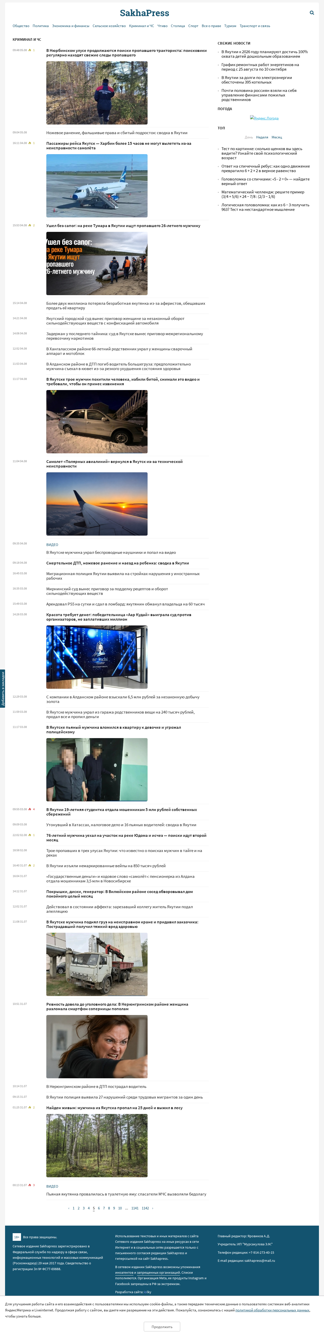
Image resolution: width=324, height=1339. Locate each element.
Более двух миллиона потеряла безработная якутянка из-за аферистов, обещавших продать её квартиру (125, 306)
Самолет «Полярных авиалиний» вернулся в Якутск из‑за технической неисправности (114, 464)
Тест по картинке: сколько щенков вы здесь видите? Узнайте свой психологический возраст (261, 153)
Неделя (262, 137)
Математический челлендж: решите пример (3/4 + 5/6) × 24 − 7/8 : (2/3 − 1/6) (262, 194)
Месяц (277, 137)
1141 (134, 1208)
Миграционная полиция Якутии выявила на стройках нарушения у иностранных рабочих (123, 576)
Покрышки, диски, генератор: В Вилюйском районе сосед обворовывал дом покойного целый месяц (119, 894)
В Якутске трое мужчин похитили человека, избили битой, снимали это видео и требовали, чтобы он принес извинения (123, 382)
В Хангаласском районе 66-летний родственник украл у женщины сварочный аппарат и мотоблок (119, 351)
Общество (21, 25)
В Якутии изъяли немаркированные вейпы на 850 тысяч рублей (106, 865)
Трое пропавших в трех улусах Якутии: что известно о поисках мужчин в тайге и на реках (124, 853)
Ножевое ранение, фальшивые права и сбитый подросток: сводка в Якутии (117, 132)
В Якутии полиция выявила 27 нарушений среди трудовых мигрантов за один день (124, 1097)
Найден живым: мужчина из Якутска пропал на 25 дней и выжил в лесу (114, 1107)
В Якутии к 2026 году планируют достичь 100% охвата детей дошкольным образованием (264, 54)
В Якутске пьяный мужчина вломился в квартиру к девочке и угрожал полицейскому (113, 730)
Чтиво (162, 25)
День (249, 137)
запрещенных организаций (158, 1272)
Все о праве (211, 25)
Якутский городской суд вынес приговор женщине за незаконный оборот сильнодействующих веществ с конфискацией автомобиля (115, 321)
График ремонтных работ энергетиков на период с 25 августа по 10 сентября (260, 67)
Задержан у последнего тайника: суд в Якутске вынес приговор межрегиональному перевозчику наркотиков (124, 336)
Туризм (230, 25)
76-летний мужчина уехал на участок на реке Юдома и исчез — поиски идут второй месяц (126, 838)
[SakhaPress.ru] (3, 689)
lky (147, 1292)
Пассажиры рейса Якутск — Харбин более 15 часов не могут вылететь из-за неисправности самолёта (118, 146)
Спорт (193, 25)
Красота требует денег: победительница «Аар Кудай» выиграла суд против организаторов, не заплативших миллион (118, 617)
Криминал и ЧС (141, 25)
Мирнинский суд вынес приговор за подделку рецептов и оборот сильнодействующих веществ (107, 591)
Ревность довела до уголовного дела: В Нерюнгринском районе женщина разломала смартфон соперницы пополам (117, 1006)
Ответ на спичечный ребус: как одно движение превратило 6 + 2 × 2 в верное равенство (265, 168)
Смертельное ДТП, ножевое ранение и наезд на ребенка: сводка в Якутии (117, 563)
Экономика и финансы (70, 25)
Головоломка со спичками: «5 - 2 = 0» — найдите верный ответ (265, 181)
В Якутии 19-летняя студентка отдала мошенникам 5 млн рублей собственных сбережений (121, 812)
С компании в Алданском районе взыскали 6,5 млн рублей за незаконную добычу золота (122, 699)
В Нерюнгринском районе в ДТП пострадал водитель (96, 1086)
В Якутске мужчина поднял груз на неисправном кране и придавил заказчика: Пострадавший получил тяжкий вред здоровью (122, 924)
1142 (145, 1208)
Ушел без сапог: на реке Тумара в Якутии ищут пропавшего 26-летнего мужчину (123, 225)
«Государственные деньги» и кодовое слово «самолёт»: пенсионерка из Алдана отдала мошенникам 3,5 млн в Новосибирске (120, 879)
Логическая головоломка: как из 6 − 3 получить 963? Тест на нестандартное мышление (265, 207)
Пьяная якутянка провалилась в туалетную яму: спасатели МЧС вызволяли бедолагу (126, 1194)
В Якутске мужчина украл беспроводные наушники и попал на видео (111, 552)
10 (120, 1208)
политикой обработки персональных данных (272, 1310)
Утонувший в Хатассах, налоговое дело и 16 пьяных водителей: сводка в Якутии (121, 824)
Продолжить (162, 1326)
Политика (41, 25)
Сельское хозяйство (109, 25)
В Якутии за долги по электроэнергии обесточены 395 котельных (256, 80)
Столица (178, 25)
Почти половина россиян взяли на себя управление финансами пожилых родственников (259, 95)
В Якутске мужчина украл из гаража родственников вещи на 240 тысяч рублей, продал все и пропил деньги (120, 714)
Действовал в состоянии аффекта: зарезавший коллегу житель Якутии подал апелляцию (119, 909)
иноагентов (124, 1272)
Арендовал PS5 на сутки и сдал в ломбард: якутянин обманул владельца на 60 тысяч (125, 604)
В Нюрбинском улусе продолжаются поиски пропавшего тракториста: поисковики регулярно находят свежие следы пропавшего (126, 53)
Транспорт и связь (255, 25)
